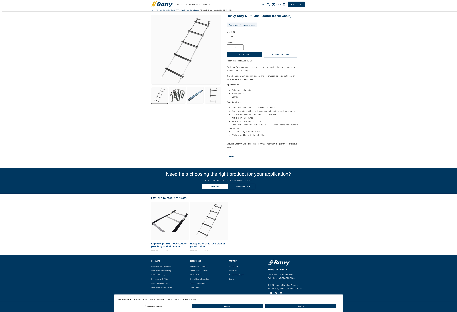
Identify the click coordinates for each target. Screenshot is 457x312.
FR (263, 4)
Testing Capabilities (198, 283)
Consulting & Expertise (199, 279)
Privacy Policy (189, 299)
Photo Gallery (195, 275)
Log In (231, 279)
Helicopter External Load (161, 266)
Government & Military (160, 279)
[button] (182, 4)
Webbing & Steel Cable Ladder (188, 10)
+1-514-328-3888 (287, 278)
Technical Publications (199, 271)
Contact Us (296, 4)
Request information (280, 54)
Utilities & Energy (158, 275)
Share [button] (231, 156)
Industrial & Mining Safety (166, 10)
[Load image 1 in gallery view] (159, 95)
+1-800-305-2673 (242, 186)
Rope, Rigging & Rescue (161, 283)
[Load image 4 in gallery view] (213, 95)
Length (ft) (231, 32)
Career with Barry (236, 275)
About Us (233, 271)
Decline (301, 306)
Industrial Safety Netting (161, 271)
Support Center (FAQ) (199, 266)
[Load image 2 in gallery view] (177, 95)
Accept (227, 306)
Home (153, 10)
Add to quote (244, 54)
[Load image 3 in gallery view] (195, 95)
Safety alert (195, 287)
